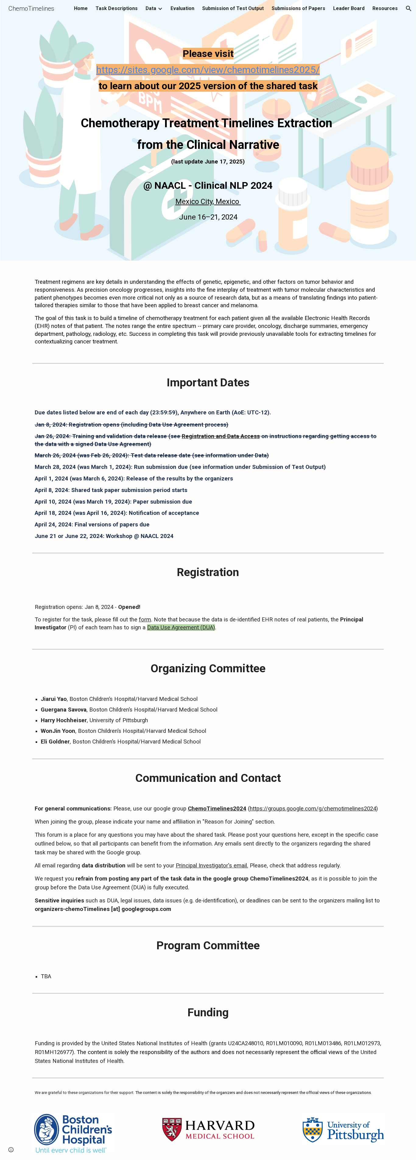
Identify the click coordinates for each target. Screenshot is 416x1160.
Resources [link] (385, 8)
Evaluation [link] (182, 8)
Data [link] (151, 8)
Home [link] (81, 8)
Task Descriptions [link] (117, 8)
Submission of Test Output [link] (233, 8)
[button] (408, 8)
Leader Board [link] (349, 8)
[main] (208, 106)
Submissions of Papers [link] (298, 8)
